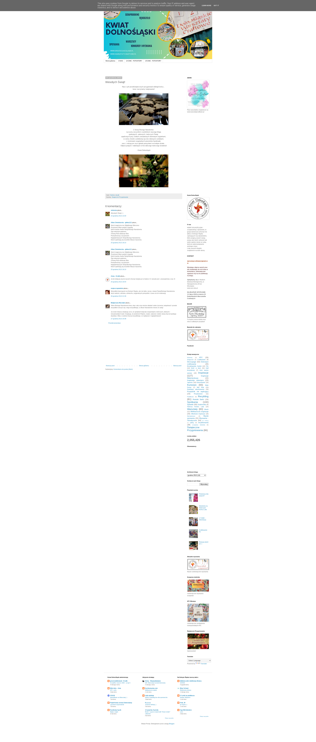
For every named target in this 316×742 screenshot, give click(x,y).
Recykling (203, 396)
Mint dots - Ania (115, 688)
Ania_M (182, 703)
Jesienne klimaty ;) (150, 704)
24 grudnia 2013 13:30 (118, 216)
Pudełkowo (190, 396)
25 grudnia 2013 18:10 (118, 243)
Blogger (171, 724)
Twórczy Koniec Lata (195, 407)
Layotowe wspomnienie (117, 704)
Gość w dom (196, 368)
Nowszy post (110, 366)
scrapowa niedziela (198, 425)
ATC (201, 357)
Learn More (206, 5)
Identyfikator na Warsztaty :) (118, 697)
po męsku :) (183, 704)
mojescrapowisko (117, 288)
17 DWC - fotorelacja (202, 519)
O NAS (120, 61)
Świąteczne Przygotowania (120, 197)
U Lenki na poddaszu (187, 695)
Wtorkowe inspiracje (198, 414)
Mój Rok (200, 387)
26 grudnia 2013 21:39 (118, 296)
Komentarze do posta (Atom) (123, 369)
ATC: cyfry (113, 690)
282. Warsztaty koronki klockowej (155, 683)
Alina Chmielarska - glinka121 (121, 222)
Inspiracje (203, 372)
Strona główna (110, 61)
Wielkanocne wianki (151, 690)
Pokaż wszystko (169, 718)
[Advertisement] (143, 344)
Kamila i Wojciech (185, 697)
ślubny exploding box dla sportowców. (156, 697)
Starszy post (177, 366)
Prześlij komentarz (114, 323)
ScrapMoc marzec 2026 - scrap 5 (120, 683)
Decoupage (191, 362)
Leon (181, 712)
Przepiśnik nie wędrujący (197, 391)
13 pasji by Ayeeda (151, 710)
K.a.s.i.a (148, 703)
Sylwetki (190, 404)
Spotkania (192, 402)
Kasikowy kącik (115, 710)
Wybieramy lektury (185, 690)
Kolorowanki (201, 382)
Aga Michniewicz (186, 710)
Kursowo (192, 385)
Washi (206, 409)
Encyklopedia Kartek (194, 366)
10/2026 (182, 683)
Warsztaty (192, 409)
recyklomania (203, 422)
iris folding (205, 420)
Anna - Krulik (115, 276)
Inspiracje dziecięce (195, 380)
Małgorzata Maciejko (118, 303)
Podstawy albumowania (195, 389)
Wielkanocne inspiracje (199, 411)
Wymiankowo (191, 416)
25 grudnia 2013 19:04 (118, 282)
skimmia (114, 210)
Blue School (184, 688)
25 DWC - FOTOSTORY (153, 61)
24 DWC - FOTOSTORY (134, 61)
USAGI (112, 695)
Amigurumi (190, 359)
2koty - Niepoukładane (153, 681)
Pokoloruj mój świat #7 (203, 495)
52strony (189, 357)
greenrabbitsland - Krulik (119, 681)
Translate (203, 664)
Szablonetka (202, 404)
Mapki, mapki (114, 712)
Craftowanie (201, 360)
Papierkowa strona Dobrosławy (121, 703)
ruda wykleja (149, 695)
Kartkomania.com (151, 688)
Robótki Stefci (198, 399)
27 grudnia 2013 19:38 (118, 319)
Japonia (190, 382)
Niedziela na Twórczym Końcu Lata (203, 507)
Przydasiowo (198, 394)
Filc (207, 366)
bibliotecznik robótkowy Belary (191, 681)
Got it (216, 5)
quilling (192, 422)
